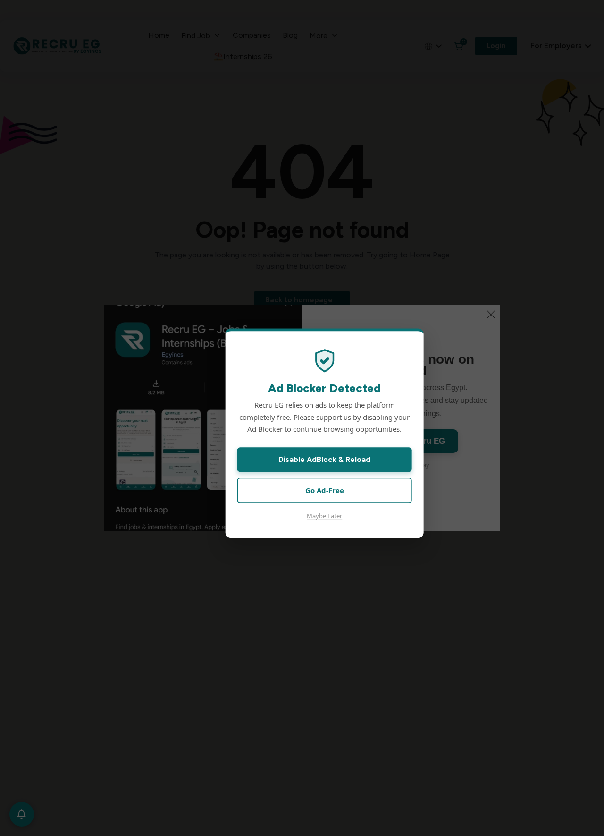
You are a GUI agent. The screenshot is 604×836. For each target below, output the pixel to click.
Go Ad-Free (324, 490)
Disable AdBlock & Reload (324, 459)
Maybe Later (324, 516)
